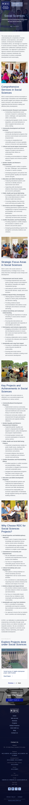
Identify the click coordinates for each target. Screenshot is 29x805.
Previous (11, 683)
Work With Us (14, 728)
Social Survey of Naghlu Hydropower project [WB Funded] (14, 672)
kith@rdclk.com (12, 779)
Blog (14, 730)
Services (14, 720)
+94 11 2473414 (14, 764)
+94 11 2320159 (13, 753)
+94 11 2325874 (14, 769)
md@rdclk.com (5, 779)
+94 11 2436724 (21, 753)
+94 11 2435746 (5, 753)
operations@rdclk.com (22, 779)
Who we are (14, 718)
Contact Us (14, 733)
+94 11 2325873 (18, 760)
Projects (14, 723)
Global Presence (14, 725)
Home (11, 26)
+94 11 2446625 (10, 760)
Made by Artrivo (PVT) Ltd (14, 800)
